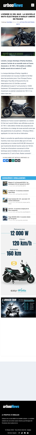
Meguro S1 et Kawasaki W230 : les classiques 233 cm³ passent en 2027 (19, 183)
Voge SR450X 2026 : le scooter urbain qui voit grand (19, 217)
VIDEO (9, 204)
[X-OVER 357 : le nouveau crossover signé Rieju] (5, 192)
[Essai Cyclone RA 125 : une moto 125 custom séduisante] (5, 200)
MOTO (18, 24)
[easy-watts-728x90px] (18, 55)
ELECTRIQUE (31, 22)
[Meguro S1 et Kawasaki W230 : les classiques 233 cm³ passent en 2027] (5, 183)
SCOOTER (25, 194)
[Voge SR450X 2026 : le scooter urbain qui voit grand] (5, 218)
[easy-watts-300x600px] (18, 260)
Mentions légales (12, 433)
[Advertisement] (18, 338)
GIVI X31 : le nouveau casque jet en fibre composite (18, 209)
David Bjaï (9, 22)
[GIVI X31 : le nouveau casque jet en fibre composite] (5, 210)
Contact (29, 430)
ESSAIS (24, 202)
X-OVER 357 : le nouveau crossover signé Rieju (18, 191)
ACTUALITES (23, 22)
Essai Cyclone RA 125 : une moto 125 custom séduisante (19, 199)
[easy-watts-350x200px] (18, 307)
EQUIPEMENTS (26, 212)
